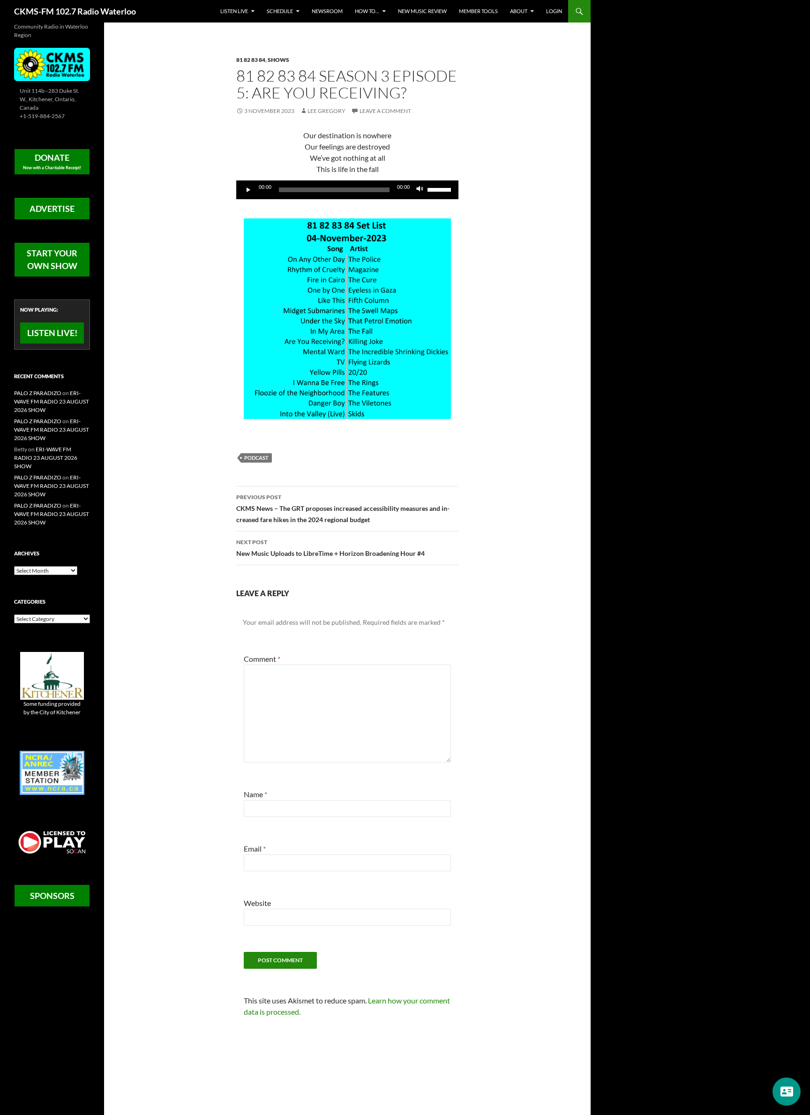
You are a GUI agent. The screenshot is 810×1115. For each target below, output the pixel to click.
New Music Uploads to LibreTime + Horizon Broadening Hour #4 (330, 548)
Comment (262, 658)
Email (255, 848)
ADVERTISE (52, 208)
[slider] (441, 188)
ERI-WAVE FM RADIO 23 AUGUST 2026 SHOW (51, 401)
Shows (278, 59)
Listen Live (234, 11)
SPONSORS (52, 896)
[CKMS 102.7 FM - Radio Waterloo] (52, 63)
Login (554, 11)
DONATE (52, 161)
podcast (256, 458)
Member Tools (478, 11)
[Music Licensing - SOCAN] (52, 842)
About (518, 11)
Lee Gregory (326, 110)
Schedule (280, 11)
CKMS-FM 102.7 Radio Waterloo (75, 11)
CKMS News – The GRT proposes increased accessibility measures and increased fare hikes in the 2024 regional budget (343, 509)
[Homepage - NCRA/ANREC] (52, 772)
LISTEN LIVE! (52, 333)
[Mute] (420, 190)
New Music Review (422, 11)
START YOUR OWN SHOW (52, 259)
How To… (367, 11)
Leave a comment (385, 110)
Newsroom (327, 11)
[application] (347, 189)
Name (255, 794)
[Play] (248, 190)
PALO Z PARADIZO (37, 393)
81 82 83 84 (250, 59)
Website (257, 902)
